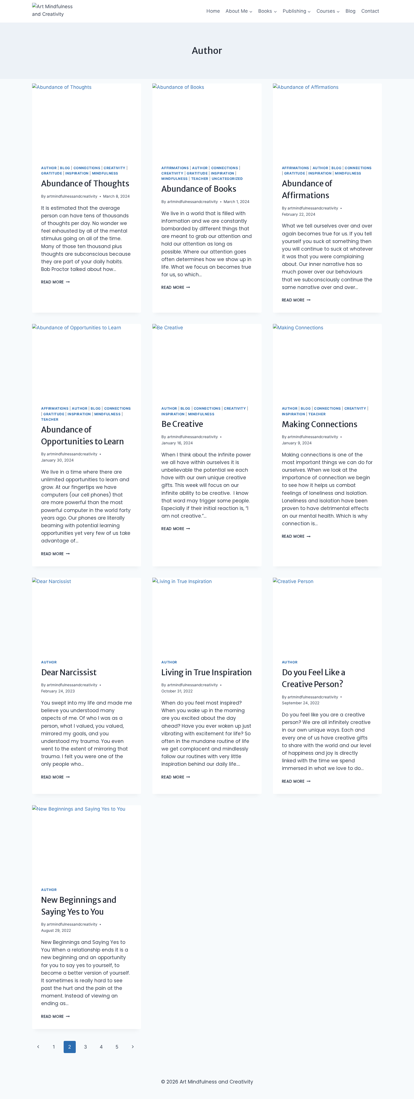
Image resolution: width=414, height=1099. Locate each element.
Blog (350, 11)
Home (213, 11)
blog (65, 168)
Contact (370, 11)
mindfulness (105, 173)
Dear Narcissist (69, 672)
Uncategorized (227, 178)
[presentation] (86, 119)
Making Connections (319, 424)
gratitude (51, 173)
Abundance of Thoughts (85, 183)
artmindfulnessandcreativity (72, 196)
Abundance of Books (198, 189)
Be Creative (182, 424)
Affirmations (175, 168)
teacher (199, 178)
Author (49, 168)
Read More (55, 282)
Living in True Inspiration (206, 672)
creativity (115, 168)
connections (87, 168)
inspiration (77, 173)
